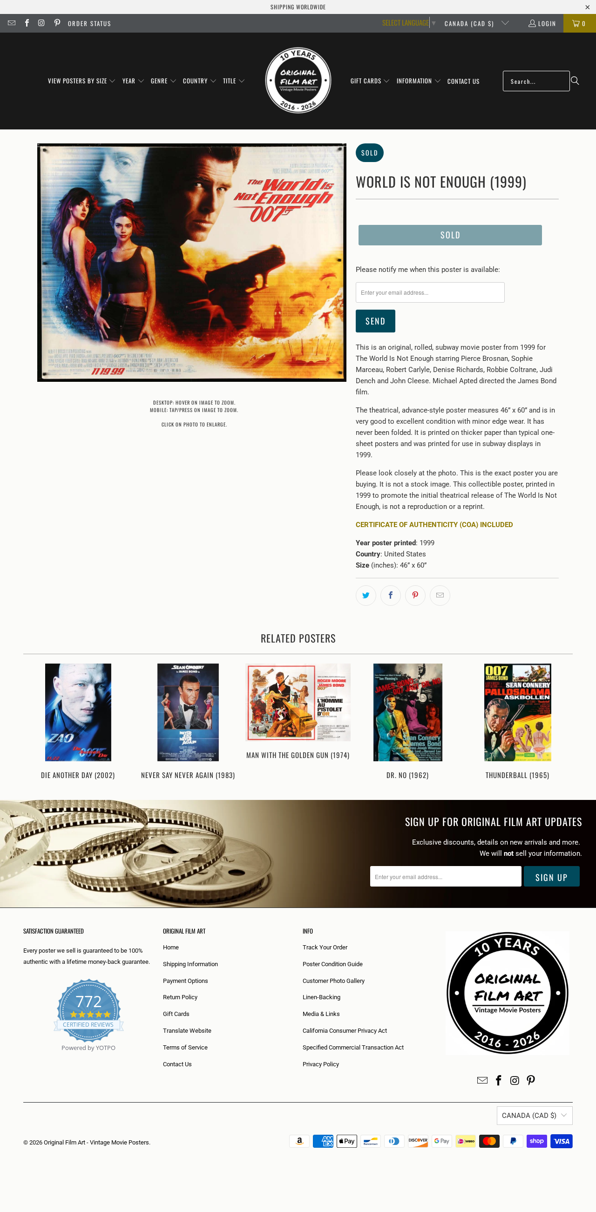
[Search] (575, 81)
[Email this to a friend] (440, 595)
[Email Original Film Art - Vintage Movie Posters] (11, 23)
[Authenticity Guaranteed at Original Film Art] (24, 1058)
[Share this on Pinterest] (415, 595)
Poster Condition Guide (333, 964)
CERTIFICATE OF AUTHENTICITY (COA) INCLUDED (434, 525)
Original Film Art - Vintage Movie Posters (96, 1142)
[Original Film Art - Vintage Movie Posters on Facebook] (26, 23)
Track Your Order (325, 947)
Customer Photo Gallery (334, 980)
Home (171, 947)
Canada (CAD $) (470, 23)
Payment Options (185, 980)
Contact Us (177, 1064)
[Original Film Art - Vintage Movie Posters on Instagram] (41, 23)
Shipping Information (190, 964)
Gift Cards (176, 1013)
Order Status (89, 23)
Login (547, 23)
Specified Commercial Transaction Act (353, 1047)
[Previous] (36, 722)
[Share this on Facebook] (390, 595)
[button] (82, 81)
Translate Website (187, 1030)
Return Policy (180, 997)
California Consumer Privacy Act (345, 1030)
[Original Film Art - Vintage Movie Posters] (298, 81)
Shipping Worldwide (298, 7)
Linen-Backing (321, 997)
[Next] (559, 722)
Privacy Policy (321, 1064)
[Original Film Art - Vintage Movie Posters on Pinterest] (56, 23)
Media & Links (321, 1013)
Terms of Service (185, 1047)
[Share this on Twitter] (366, 595)
